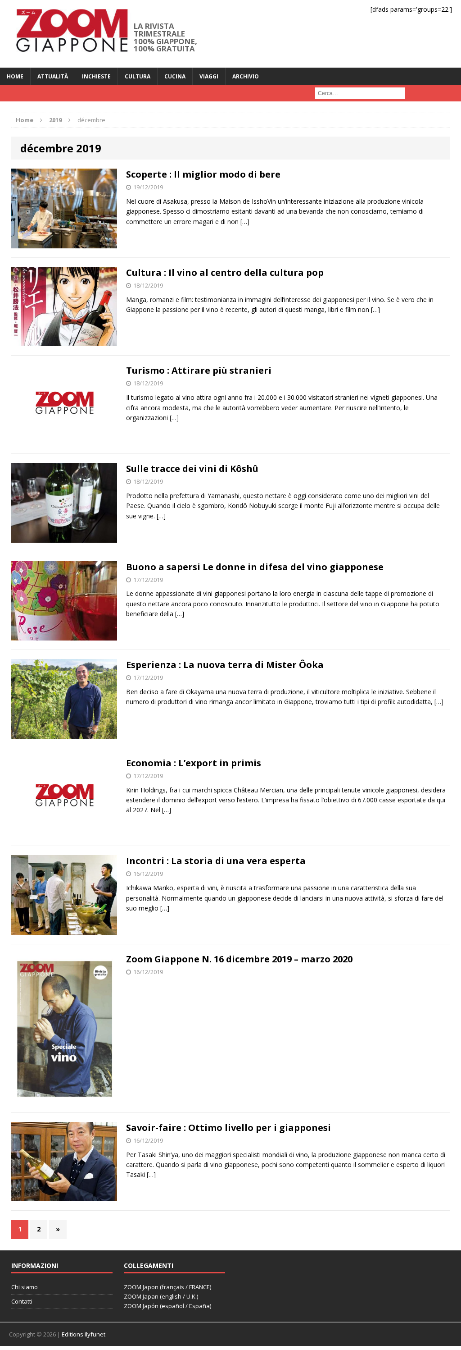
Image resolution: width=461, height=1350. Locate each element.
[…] (244, 221)
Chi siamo (24, 1287)
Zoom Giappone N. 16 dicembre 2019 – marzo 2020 (239, 959)
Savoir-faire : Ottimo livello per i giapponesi (228, 1127)
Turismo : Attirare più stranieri (198, 370)
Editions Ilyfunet (83, 1334)
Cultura (137, 76)
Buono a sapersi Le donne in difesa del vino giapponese (255, 567)
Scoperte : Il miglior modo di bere (203, 174)
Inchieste (96, 76)
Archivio (245, 76)
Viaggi (208, 76)
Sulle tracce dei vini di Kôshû (192, 468)
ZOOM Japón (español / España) (167, 1306)
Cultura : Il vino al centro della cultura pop (225, 272)
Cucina (174, 76)
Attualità (52, 76)
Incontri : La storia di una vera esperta (216, 861)
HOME (15, 76)
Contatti (21, 1301)
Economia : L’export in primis (193, 763)
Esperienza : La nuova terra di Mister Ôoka (225, 665)
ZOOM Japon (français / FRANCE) (167, 1287)
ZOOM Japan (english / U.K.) (161, 1296)
